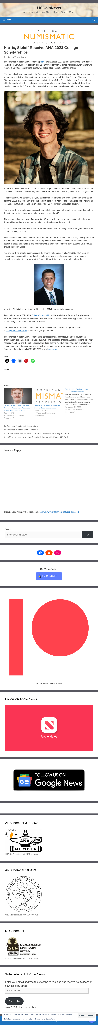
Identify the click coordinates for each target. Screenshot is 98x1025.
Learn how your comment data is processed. (59, 512)
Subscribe (14, 1001)
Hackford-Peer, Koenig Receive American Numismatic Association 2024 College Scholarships (17, 407)
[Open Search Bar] (93, 20)
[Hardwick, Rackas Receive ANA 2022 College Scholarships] (48, 396)
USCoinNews (49, 8)
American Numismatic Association (22, 426)
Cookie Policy (50, 1019)
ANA (42, 62)
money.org (53, 349)
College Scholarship (41, 315)
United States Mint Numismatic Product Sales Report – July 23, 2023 (38, 433)
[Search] (87, 534)
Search (9, 529)
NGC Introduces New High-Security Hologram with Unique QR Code (38, 437)
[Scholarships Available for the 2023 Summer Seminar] (80, 400)
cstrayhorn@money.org (16, 331)
